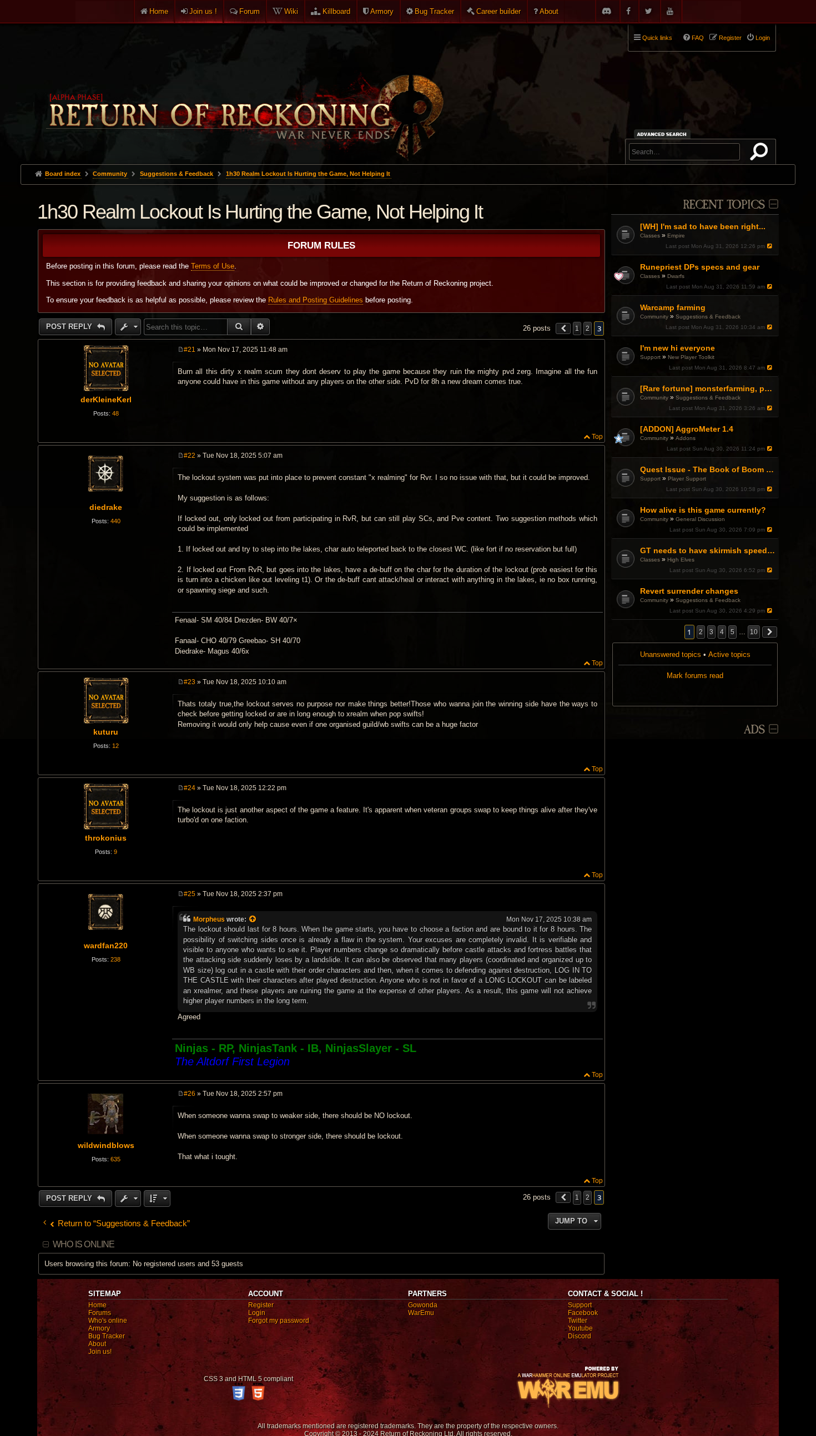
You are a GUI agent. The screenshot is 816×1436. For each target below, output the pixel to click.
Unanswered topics (670, 654)
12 (115, 745)
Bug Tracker (434, 11)
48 (115, 413)
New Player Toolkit (691, 357)
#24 (189, 788)
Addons (686, 438)
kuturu (105, 731)
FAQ (698, 37)
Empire (676, 235)
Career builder (498, 11)
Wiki (291, 11)
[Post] (181, 349)
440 (115, 521)
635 (115, 1159)
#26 (189, 1094)
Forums (99, 1313)
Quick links (657, 37)
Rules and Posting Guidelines (315, 300)
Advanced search (663, 134)
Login (256, 1313)
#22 (189, 455)
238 (115, 959)
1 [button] (577, 328)
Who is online (84, 1244)
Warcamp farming (673, 307)
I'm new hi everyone (677, 347)
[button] (770, 632)
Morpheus (209, 919)
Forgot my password (278, 1320)
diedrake (105, 507)
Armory (382, 11)
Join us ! (203, 11)
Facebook (583, 1313)
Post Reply (70, 326)
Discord (579, 1336)
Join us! (100, 1352)
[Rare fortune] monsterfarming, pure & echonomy (708, 388)
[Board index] (243, 89)
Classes (650, 235)
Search (761, 154)
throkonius (106, 837)
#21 (189, 349)
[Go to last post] (770, 246)
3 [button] (711, 632)
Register (261, 1305)
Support (650, 357)
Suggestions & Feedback (708, 317)
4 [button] (722, 632)
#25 (189, 894)
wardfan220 (106, 945)
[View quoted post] (253, 919)
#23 (189, 682)
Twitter (577, 1320)
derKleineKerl (106, 399)
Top (597, 437)
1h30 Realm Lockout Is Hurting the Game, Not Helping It (308, 173)
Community (654, 317)
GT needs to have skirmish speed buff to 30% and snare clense (708, 550)
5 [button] (732, 632)
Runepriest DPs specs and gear (699, 266)
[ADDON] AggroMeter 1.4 (686, 428)
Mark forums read (695, 675)
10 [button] (754, 632)
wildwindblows (106, 1145)
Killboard (336, 11)
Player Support (687, 479)
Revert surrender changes (689, 590)
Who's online (107, 1320)
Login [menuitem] (762, 37)
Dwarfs (675, 276)
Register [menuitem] (730, 37)
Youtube (580, 1328)
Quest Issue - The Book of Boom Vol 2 (708, 469)
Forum (249, 11)
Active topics (729, 654)
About (549, 11)
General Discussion (700, 519)
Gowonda (422, 1305)
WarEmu (421, 1313)
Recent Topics (723, 205)
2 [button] (701, 632)
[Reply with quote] (595, 350)
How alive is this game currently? (703, 509)
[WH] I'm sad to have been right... (702, 226)
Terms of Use (212, 266)
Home (158, 11)
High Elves (680, 560)
